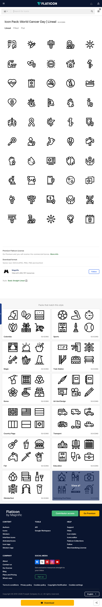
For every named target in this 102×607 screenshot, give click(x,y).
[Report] (31, 83)
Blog (4, 571)
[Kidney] (51, 102)
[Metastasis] (51, 219)
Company (7, 556)
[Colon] (12, 44)
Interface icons (9, 537)
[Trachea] (90, 64)
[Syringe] (90, 102)
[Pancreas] (51, 122)
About (5, 561)
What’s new (7, 578)
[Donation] (51, 199)
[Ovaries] (31, 199)
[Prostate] (70, 219)
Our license (7, 568)
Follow (69, 544)
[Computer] (51, 161)
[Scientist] (31, 219)
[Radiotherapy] (12, 64)
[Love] (70, 199)
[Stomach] (51, 141)
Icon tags (6, 544)
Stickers (6, 534)
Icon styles (71, 534)
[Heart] (12, 83)
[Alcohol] (70, 83)
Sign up (41, 577)
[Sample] (70, 180)
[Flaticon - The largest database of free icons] (47, 3)
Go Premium (89, 513)
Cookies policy (40, 585)
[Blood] (31, 161)
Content (7, 522)
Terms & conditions (11, 585)
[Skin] (70, 102)
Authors (6, 527)
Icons (5, 531)
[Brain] (70, 161)
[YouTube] (57, 562)
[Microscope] (12, 180)
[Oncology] (51, 44)
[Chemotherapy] (31, 44)
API (36, 527)
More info (54, 254)
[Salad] (90, 83)
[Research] (12, 141)
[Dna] (90, 199)
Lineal (8, 28)
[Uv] (51, 64)
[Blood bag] (90, 122)
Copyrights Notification (57, 585)
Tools (38, 522)
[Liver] (90, 141)
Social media (41, 556)
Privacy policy (26, 585)
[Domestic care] (70, 64)
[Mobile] (51, 180)
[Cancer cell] (90, 44)
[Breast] (31, 180)
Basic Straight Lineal (16, 281)
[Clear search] (86, 11)
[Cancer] (90, 180)
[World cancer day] (12, 102)
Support (70, 527)
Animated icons (9, 541)
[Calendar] (90, 219)
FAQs (69, 531)
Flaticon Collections (75, 541)
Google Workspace (43, 531)
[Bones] (70, 122)
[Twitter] (42, 562)
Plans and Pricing (10, 575)
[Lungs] (12, 122)
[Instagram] (52, 562)
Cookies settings (76, 585)
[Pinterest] (47, 562)
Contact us (7, 564)
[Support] (12, 199)
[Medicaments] (31, 64)
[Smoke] (51, 83)
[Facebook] (37, 562)
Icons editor (72, 537)
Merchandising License (76, 548)
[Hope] (12, 219)
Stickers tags (8, 548)
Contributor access (65, 513)
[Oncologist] (70, 44)
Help (69, 522)
